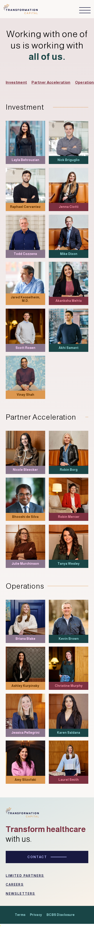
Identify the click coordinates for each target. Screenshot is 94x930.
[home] (20, 10)
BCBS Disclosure (61, 915)
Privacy (36, 915)
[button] (83, 10)
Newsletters (20, 893)
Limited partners (25, 875)
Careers (15, 884)
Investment (16, 82)
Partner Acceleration (50, 82)
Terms (20, 915)
